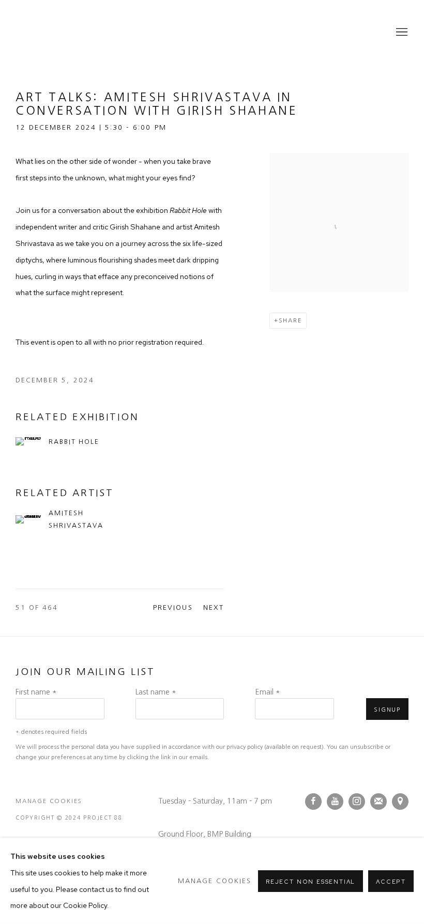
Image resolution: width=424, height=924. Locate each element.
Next (213, 607)
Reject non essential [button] (310, 881)
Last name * (155, 692)
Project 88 (57, 32)
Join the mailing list (378, 801)
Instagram (357, 801)
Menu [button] (400, 32)
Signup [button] (387, 709)
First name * (36, 692)
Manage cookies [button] (49, 801)
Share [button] (290, 320)
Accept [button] (391, 881)
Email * (267, 692)
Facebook (313, 801)
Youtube (335, 801)
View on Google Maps (400, 801)
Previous (172, 607)
